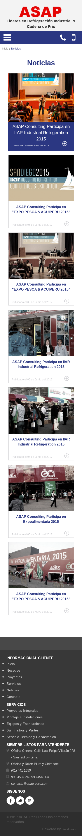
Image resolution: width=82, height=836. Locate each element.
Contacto (13, 697)
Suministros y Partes (23, 730)
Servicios (14, 683)
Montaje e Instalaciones (25, 717)
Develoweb (68, 829)
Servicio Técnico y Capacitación (31, 737)
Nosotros (14, 670)
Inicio (5, 48)
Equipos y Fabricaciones (25, 724)
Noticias (13, 690)
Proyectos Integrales (22, 710)
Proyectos (14, 677)
